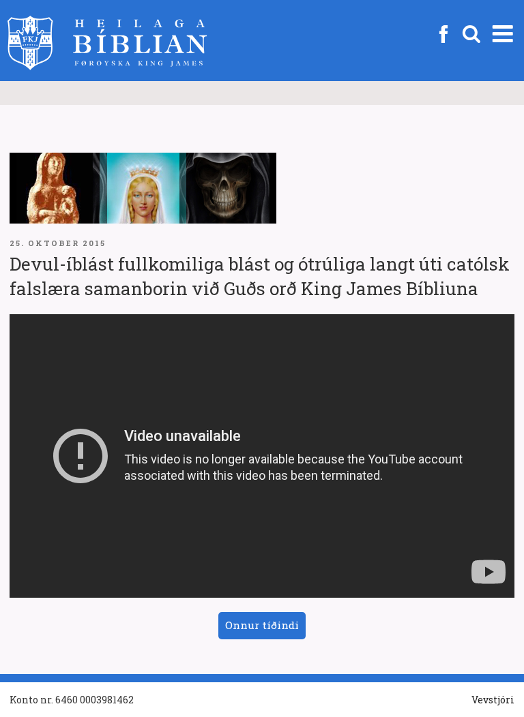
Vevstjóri (492, 699)
